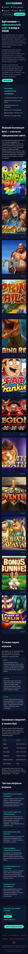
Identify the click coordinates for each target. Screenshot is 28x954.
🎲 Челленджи (6, 10)
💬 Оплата (22, 10)
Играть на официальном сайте (14, 926)
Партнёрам (5, 939)
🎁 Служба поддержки (17, 7)
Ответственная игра (14, 935)
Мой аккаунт (7, 14)
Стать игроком (20, 14)
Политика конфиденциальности (18, 939)
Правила (4, 935)
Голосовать (7, 916)
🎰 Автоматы (5, 7)
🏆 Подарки (15, 10)
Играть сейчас (7, 80)
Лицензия (23, 935)
